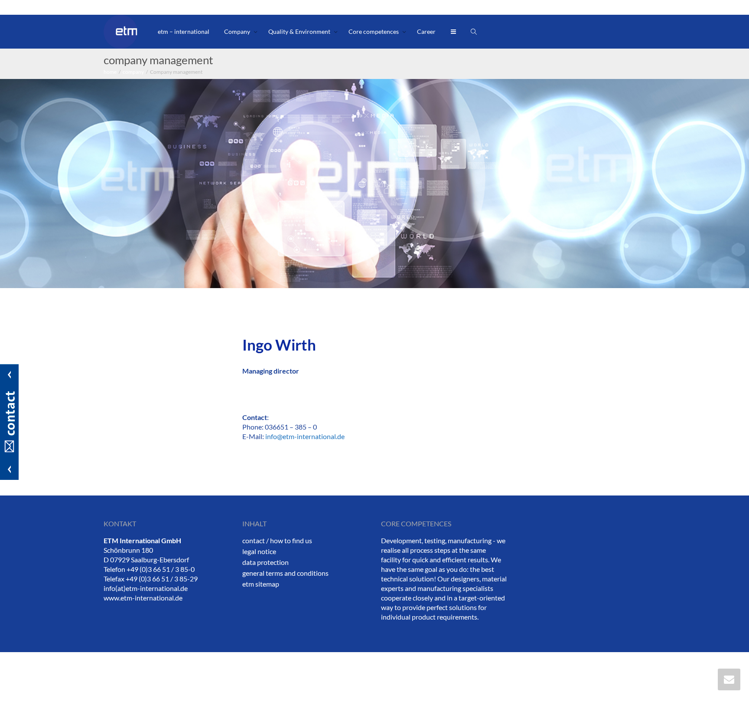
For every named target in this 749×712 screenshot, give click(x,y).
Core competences (374, 31)
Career (426, 31)
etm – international (183, 31)
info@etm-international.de (305, 436)
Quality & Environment (300, 31)
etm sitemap (260, 584)
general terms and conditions (285, 573)
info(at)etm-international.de (146, 588)
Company (237, 31)
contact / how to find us (277, 540)
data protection (265, 562)
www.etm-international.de (143, 598)
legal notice (259, 551)
